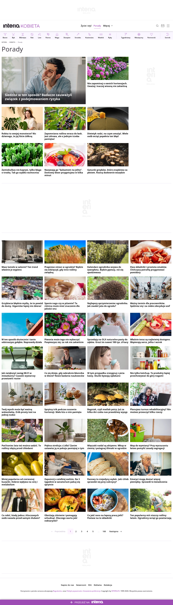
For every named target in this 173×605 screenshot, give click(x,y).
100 (104, 531)
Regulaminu (57, 591)
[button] (108, 25)
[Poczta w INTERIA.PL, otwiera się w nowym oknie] (162, 25)
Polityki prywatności (74, 591)
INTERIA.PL (115, 591)
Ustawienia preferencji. (92, 591)
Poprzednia (60, 531)
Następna (113, 531)
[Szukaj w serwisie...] (157, 25)
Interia (4, 42)
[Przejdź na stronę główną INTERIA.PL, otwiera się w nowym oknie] (11, 26)
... (98, 531)
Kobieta (12, 42)
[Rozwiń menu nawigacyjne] (168, 25)
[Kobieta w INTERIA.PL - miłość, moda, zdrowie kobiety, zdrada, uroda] (30, 26)
